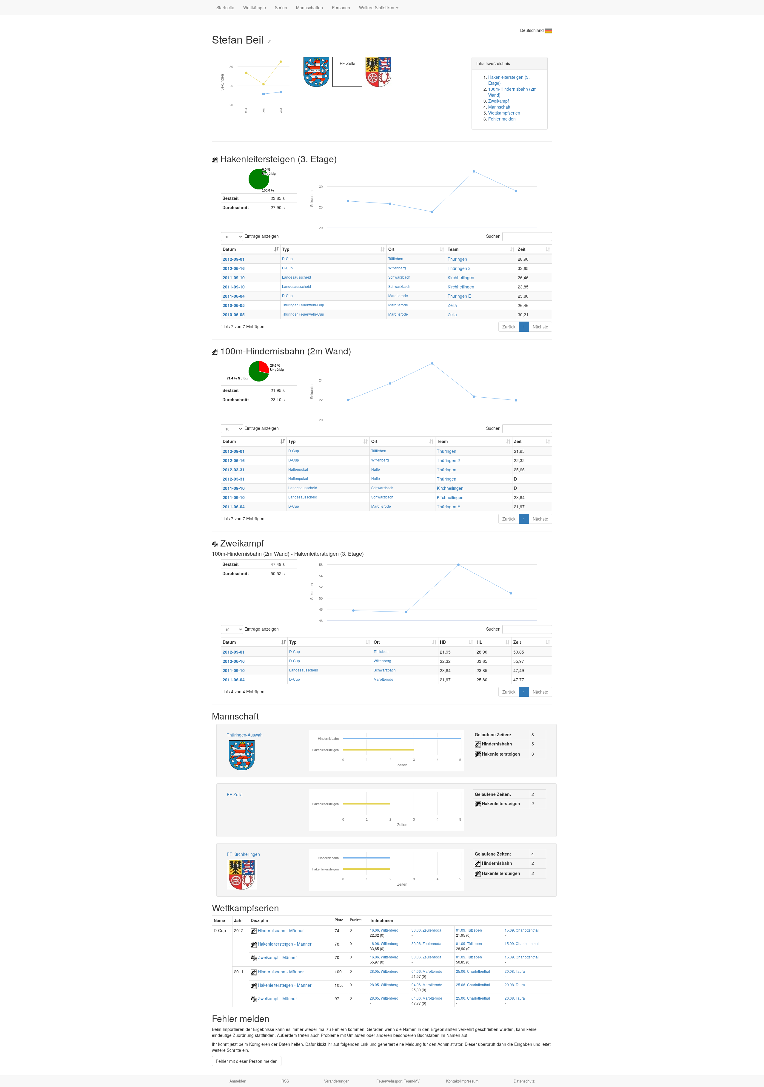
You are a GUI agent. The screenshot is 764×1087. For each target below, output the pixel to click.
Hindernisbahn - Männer (280, 930)
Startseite (225, 7)
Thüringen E (459, 296)
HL (479, 642)
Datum (229, 249)
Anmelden (237, 1081)
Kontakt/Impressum (462, 1081)
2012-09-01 (234, 259)
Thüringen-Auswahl (245, 735)
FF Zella (235, 794)
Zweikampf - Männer (277, 957)
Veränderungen (336, 1081)
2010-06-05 (234, 305)
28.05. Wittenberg (384, 971)
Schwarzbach (399, 277)
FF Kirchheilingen (243, 854)
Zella (452, 305)
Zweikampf (498, 101)
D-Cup (287, 258)
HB (443, 642)
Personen (341, 7)
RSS (285, 1081)
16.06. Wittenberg (384, 929)
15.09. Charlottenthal (522, 929)
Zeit (522, 249)
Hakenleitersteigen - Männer (284, 944)
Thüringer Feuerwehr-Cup (303, 304)
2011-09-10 (234, 277)
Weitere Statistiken (377, 7)
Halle (375, 469)
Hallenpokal (298, 469)
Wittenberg (397, 267)
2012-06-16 (234, 268)
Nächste (540, 327)
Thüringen (457, 259)
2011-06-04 (234, 296)
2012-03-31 (234, 470)
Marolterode (398, 295)
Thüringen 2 (459, 268)
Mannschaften (309, 7)
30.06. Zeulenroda (426, 929)
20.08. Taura (515, 971)
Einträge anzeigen (261, 236)
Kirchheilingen (461, 277)
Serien (281, 7)
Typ (285, 249)
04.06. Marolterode (427, 971)
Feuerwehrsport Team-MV (398, 1081)
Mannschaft (499, 107)
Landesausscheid (296, 277)
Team (453, 249)
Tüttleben (395, 258)
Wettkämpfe (254, 7)
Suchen (493, 236)
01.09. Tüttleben (469, 929)
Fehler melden (502, 119)
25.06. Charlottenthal (473, 971)
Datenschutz (524, 1081)
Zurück (508, 327)
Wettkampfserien (504, 113)
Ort (391, 249)
